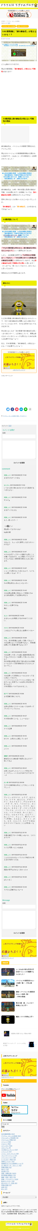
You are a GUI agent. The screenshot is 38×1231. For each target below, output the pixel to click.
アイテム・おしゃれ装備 (9, 416)
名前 (4, 433)
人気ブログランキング (19, 370)
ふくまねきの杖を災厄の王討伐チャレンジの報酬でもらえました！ (25, 971)
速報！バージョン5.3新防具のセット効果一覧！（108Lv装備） (25, 994)
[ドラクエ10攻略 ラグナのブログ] (19, 6)
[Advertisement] (19, 94)
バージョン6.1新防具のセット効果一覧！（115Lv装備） (25, 983)
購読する (7, 1081)
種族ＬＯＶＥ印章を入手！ (25, 1017)
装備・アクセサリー (21, 416)
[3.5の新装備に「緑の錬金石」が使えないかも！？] (21, 409)
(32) (8, 23)
